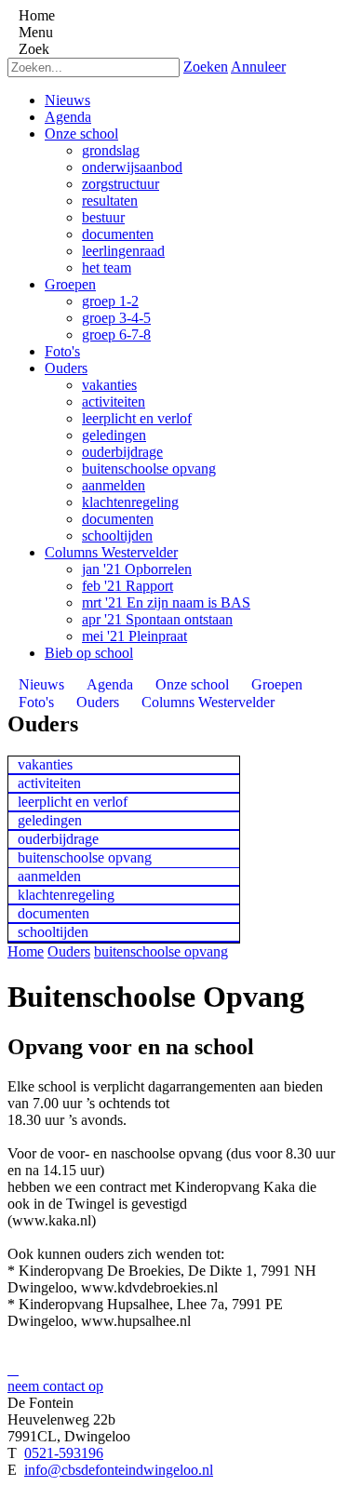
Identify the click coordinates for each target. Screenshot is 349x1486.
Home (25, 951)
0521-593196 (63, 1453)
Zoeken (205, 66)
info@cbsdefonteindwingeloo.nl (118, 1470)
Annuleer (258, 66)
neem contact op (55, 1386)
